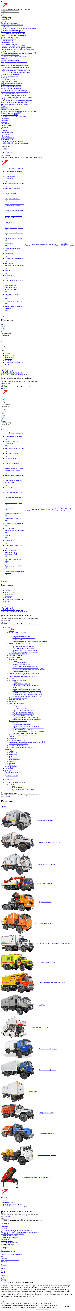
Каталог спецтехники (16, 168)
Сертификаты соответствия (14, 362)
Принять (67, 1306)
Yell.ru (3, 1277)
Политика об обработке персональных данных (16, 1230)
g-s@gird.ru (6, 155)
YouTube (3, 1280)
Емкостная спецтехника (20, 708)
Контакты (8, 364)
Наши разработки (10, 355)
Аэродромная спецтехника (21, 684)
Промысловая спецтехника (21, 724)
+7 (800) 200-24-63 (7, 139)
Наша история (9, 357)
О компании (13, 752)
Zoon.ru (3, 1279)
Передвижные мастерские (21, 636)
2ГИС (3, 1273)
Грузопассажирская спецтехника (23, 647)
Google (3, 1272)
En (4, 324)
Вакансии (8, 360)
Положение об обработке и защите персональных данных (20, 1232)
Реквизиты (8, 359)
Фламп (3, 1275)
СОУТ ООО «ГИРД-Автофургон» (12, 1234)
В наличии (4, 1261)
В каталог (4, 316)
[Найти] (2, 14)
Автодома (4, 1258)
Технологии (5, 1239)
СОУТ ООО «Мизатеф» (9, 1235)
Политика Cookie (42, 1309)
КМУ (2, 1256)
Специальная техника (19, 662)
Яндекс (3, 1268)
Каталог (7, 353)
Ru (2, 324)
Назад (12, 629)
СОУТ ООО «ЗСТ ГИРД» (9, 1237)
